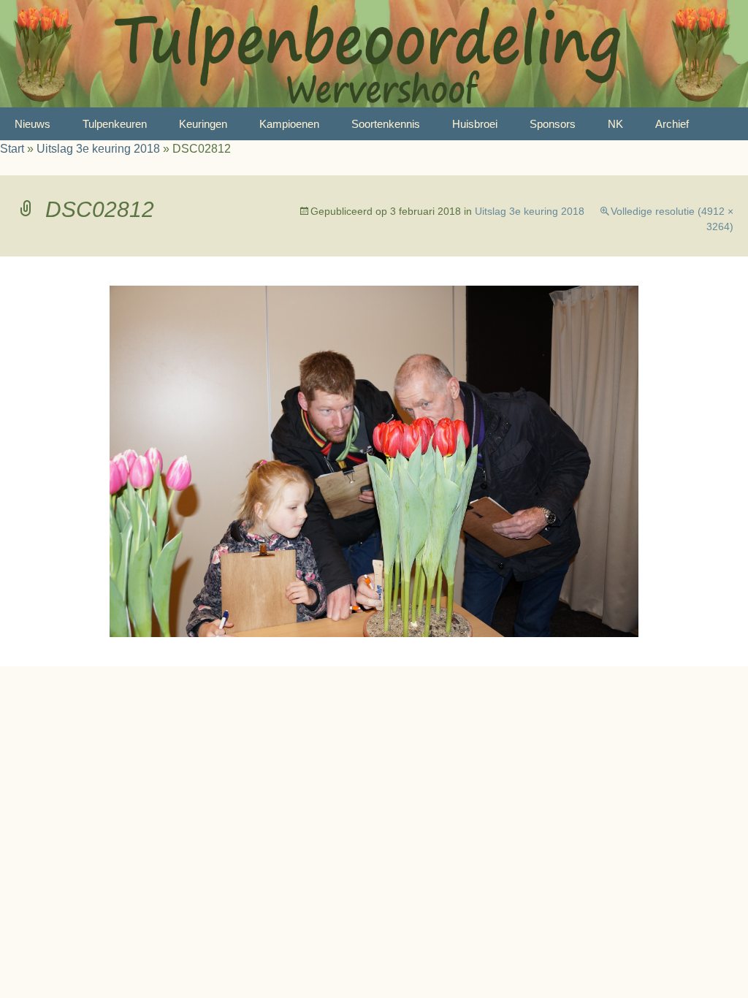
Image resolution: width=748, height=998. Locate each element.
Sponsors (553, 124)
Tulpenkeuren (115, 124)
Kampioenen (289, 124)
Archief (672, 124)
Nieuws (32, 124)
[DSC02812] (374, 460)
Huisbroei (474, 124)
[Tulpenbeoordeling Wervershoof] (374, 53)
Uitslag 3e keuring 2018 (98, 148)
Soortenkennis (385, 124)
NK (615, 124)
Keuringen (203, 124)
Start (12, 148)
